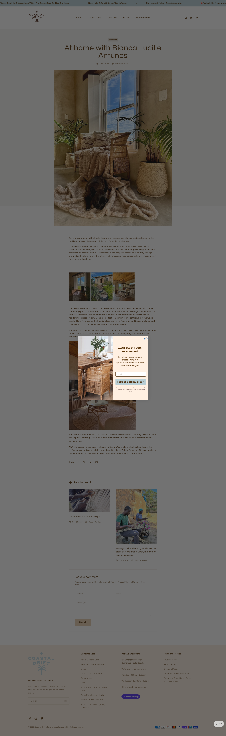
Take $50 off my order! (130, 382)
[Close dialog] (145, 338)
